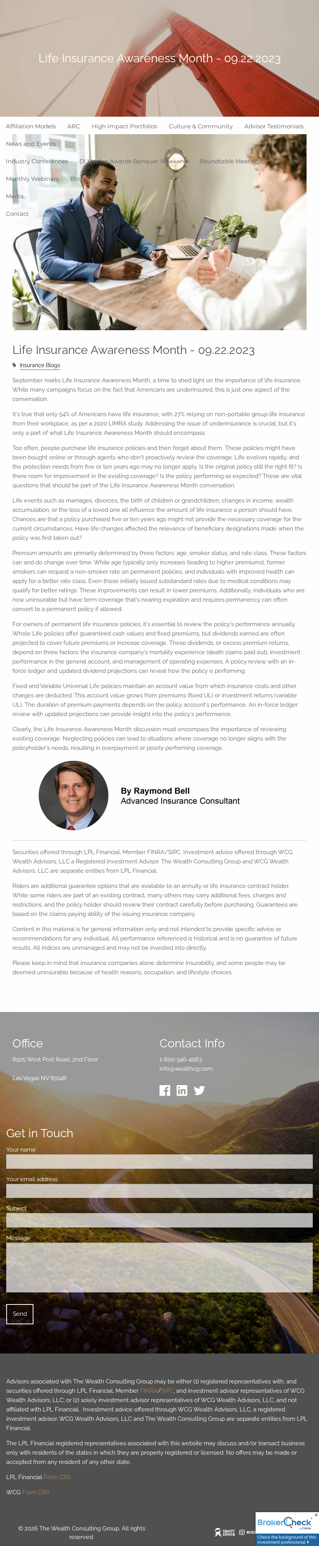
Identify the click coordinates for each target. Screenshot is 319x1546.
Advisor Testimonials (273, 126)
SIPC (167, 1390)
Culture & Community (201, 126)
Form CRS (57, 1477)
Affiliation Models (31, 126)
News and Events (31, 143)
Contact (17, 213)
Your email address (60, 1179)
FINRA (149, 1390)
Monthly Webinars (32, 178)
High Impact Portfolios (124, 126)
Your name (49, 1149)
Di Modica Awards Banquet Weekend (133, 161)
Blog (77, 178)
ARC (73, 126)
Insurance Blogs (40, 365)
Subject (44, 1208)
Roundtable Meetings (231, 161)
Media (15, 196)
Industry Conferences (37, 161)
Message (46, 1237)
